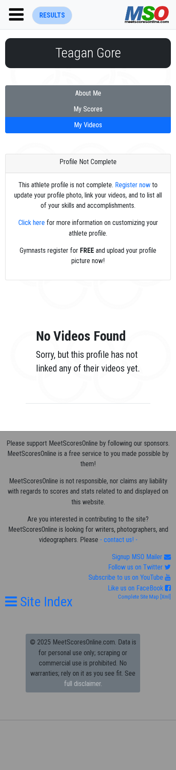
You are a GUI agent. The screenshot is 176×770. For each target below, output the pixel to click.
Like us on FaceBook (136, 588)
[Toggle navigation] (16, 14)
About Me (88, 93)
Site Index (45, 601)
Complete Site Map (138, 596)
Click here (31, 223)
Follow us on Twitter (136, 567)
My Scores (88, 109)
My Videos (88, 125)
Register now (132, 185)
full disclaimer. (83, 684)
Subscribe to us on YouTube (126, 577)
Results (52, 15)
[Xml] (165, 596)
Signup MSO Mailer (138, 557)
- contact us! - (119, 540)
